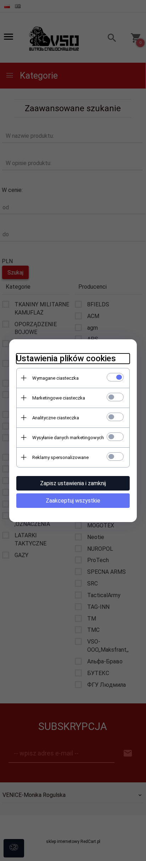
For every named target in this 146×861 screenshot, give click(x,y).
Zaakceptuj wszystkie (73, 500)
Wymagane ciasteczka (55, 378)
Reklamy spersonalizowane (60, 457)
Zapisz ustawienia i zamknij (73, 483)
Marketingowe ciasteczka (58, 398)
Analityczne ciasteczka (55, 417)
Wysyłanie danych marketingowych (68, 437)
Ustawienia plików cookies (66, 358)
